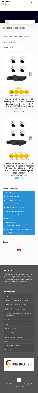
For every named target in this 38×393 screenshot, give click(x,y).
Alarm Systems (10, 193)
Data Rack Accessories (12, 320)
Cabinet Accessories (12, 196)
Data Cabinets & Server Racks (15, 211)
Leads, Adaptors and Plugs (14, 215)
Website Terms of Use (12, 346)
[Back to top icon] (19, 380)
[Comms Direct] (5, 2)
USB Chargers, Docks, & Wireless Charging (19, 229)
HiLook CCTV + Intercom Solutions (16, 305)
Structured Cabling (11, 222)
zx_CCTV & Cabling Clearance (15, 233)
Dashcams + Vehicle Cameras (15, 207)
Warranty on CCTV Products (13, 337)
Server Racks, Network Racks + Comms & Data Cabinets (18, 314)
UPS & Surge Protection (13, 226)
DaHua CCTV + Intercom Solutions (15, 309)
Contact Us (8, 350)
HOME (7, 296)
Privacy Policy (9, 341)
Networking (9, 218)
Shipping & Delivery (11, 333)
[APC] (19, 251)
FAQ (6, 324)
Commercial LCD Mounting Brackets (17, 204)
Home (5, 36)
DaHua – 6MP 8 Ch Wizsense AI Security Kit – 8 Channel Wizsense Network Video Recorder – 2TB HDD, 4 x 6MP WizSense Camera (19, 102)
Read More (7, 284)
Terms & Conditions (11, 328)
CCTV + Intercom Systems (14, 200)
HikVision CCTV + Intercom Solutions (16, 300)
